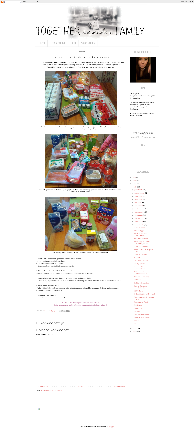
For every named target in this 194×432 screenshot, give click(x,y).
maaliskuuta (139, 218)
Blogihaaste (138, 305)
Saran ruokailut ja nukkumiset (140, 235)
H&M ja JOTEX (139, 264)
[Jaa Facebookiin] (67, 311)
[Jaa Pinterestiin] (69, 311)
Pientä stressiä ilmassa (142, 317)
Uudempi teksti (42, 386)
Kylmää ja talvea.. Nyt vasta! (144, 294)
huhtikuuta (138, 215)
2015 (135, 184)
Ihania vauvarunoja (141, 247)
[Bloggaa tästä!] (62, 311)
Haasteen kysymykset (142, 314)
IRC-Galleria (138, 291)
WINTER (137, 280)
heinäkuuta (138, 206)
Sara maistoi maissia (141, 239)
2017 (134, 178)
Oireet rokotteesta (140, 255)
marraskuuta (139, 193)
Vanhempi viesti (119, 386)
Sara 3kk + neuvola (141, 261)
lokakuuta (138, 196)
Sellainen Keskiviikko (142, 283)
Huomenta (138, 308)
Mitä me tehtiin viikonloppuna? (140, 273)
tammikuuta (139, 225)
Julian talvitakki (139, 227)
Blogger (111, 427)
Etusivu (41, 43)
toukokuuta (139, 212)
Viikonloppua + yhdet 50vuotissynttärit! (142, 242)
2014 (135, 187)
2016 (135, 181)
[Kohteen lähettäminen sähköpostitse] (60, 311)
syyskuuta (138, 199)
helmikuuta (138, 222)
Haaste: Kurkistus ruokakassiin (140, 287)
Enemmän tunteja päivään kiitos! (144, 298)
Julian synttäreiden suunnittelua (141, 268)
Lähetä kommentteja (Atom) (51, 390)
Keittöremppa (139, 231)
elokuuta (138, 202)
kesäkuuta (138, 209)
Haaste (136, 320)
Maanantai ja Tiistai (141, 302)
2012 (135, 332)
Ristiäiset (137, 311)
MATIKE (137, 258)
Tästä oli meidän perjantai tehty (143, 251)
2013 (135, 328)
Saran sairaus (88, 43)
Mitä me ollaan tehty (141, 277)
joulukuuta (138, 190)
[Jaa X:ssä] (65, 311)
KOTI (74, 43)
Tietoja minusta (58, 43)
